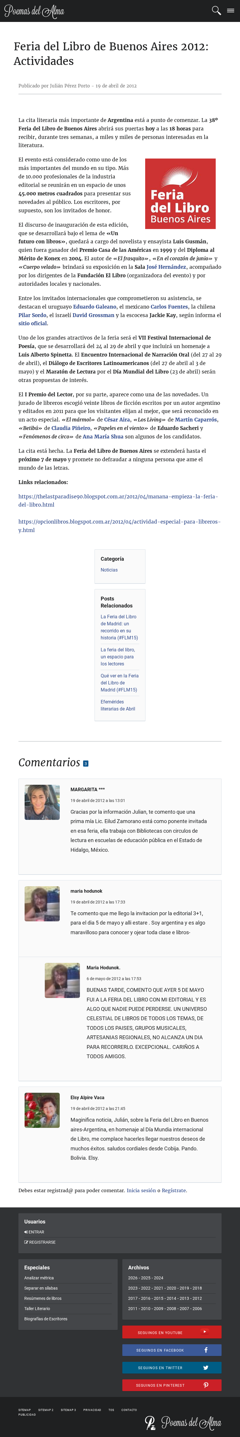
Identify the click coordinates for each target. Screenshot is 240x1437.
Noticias (109, 570)
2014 (171, 1298)
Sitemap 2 (46, 1410)
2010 (145, 1309)
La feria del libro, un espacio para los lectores (118, 657)
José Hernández (166, 267)
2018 (197, 1288)
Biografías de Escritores (45, 1319)
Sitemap (24, 1410)
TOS (111, 1410)
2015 (158, 1298)
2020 (171, 1288)
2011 (133, 1309)
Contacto (129, 1410)
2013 (184, 1298)
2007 (184, 1309)
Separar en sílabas (41, 1288)
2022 (145, 1288)
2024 (158, 1278)
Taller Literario (37, 1309)
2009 (158, 1309)
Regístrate (174, 1190)
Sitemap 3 (68, 1410)
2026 (133, 1278)
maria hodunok (86, 891)
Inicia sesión (141, 1190)
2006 (197, 1309)
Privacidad (92, 1410)
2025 (145, 1278)
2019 (184, 1288)
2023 (133, 1288)
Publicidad (27, 1414)
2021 (158, 1288)
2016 (145, 1298)
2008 (171, 1309)
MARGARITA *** (88, 789)
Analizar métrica (39, 1278)
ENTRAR (36, 1232)
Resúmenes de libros (42, 1298)
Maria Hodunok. (104, 967)
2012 (197, 1298)
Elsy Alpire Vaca (87, 1097)
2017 (133, 1298)
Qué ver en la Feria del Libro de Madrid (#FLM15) (120, 683)
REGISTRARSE (42, 1242)
